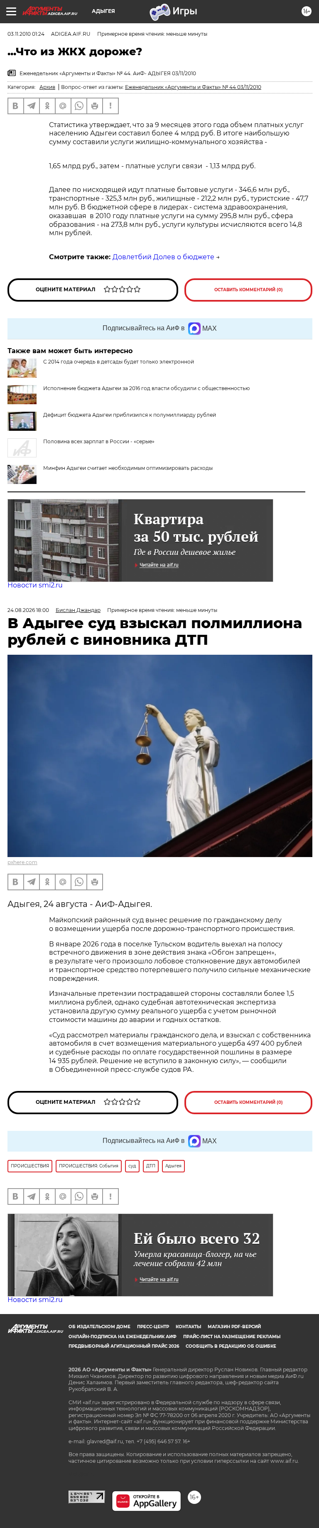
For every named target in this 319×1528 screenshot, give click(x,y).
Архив (47, 87)
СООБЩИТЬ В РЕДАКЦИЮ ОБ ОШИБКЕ (231, 1346)
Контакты (188, 1326)
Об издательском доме (99, 1326)
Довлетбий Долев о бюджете (163, 257)
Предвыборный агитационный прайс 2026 (124, 1346)
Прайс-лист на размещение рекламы (231, 1336)
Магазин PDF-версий (234, 1326)
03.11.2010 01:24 (25, 34)
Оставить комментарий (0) (248, 289)
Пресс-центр (153, 1326)
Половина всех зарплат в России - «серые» (99, 441)
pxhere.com (22, 862)
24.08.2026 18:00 (28, 610)
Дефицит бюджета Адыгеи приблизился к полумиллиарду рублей (129, 415)
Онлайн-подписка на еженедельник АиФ (123, 1336)
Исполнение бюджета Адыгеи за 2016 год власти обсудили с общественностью (146, 388)
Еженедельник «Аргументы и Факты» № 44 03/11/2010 (193, 87)
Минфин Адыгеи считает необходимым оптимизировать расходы (128, 468)
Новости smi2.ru (35, 585)
